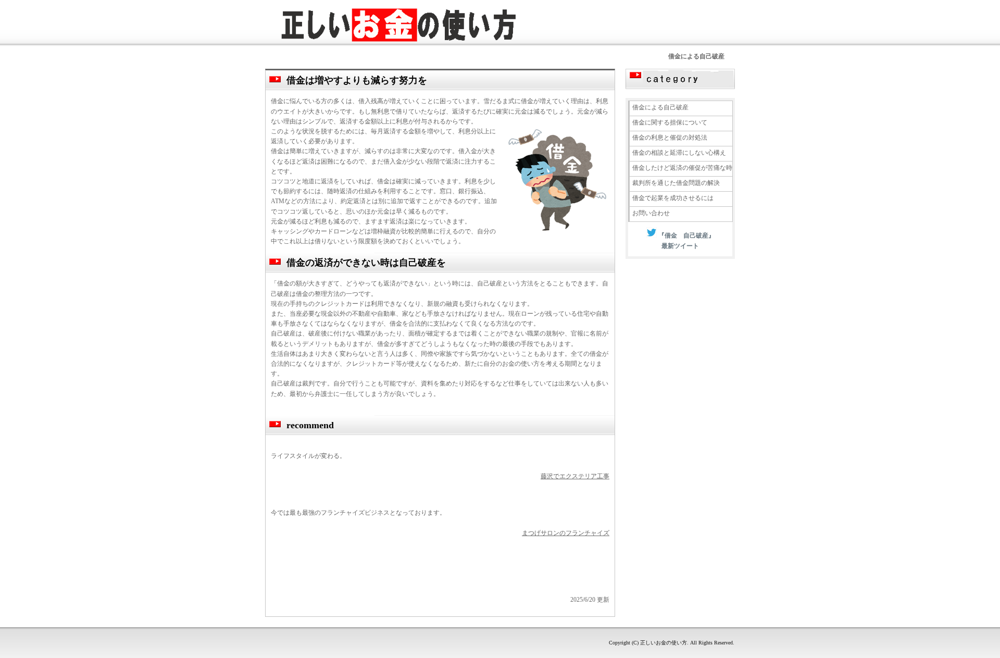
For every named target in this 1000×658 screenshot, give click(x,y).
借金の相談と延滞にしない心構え (679, 152)
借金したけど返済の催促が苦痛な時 (682, 167)
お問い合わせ (651, 213)
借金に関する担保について (669, 122)
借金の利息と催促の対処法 (669, 137)
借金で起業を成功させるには (673, 198)
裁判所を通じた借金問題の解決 (676, 183)
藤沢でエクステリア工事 (575, 476)
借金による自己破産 (660, 107)
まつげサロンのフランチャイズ (565, 533)
